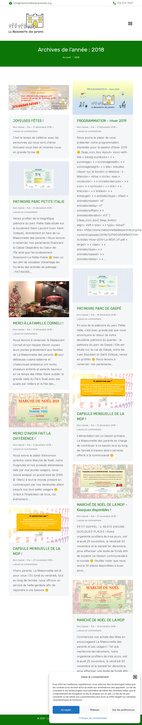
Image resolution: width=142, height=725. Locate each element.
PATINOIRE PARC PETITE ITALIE (38, 202)
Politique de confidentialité (93, 718)
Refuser (94, 709)
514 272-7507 (125, 3)
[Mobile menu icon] (130, 23)
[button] (135, 677)
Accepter (66, 709)
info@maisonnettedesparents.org (33, 3)
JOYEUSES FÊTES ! (28, 121)
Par (28, 127)
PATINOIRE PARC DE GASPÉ (99, 308)
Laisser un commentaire (25, 131)
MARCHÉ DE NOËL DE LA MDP (101, 620)
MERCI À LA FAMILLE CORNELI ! (38, 323)
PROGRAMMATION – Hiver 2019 (102, 121)
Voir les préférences (123, 709)
